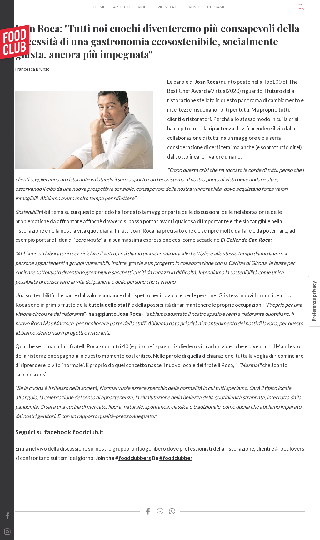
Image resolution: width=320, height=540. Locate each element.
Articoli (121, 6)
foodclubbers (134, 458)
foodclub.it (88, 432)
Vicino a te (168, 6)
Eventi (193, 6)
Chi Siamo (217, 6)
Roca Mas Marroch (51, 323)
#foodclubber (175, 458)
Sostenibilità (29, 212)
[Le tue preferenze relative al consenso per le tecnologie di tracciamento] (314, 301)
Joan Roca (206, 81)
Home (99, 6)
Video (144, 6)
